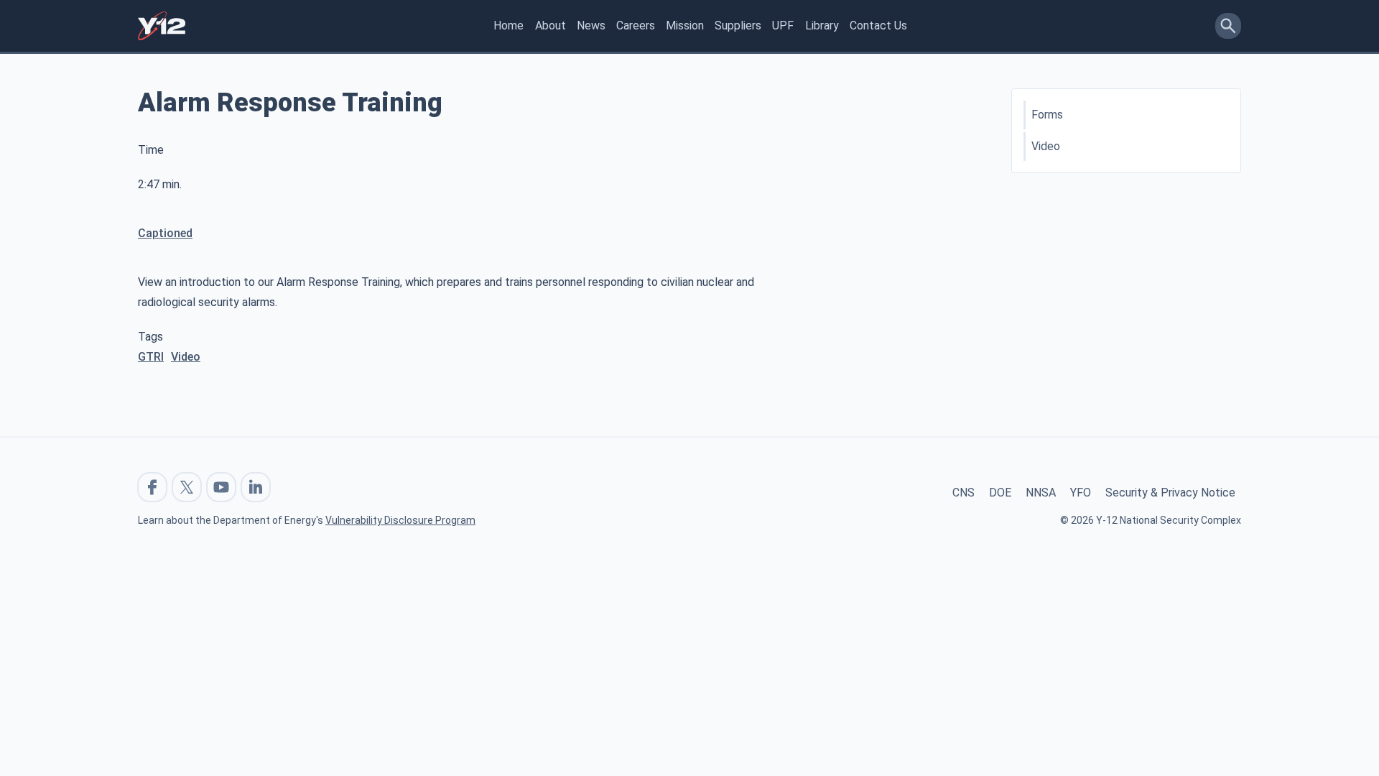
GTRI (151, 357)
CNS (963, 492)
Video (185, 357)
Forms (1047, 114)
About (550, 25)
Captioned (165, 233)
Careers (635, 25)
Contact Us (878, 25)
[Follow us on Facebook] (152, 487)
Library (822, 25)
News (591, 25)
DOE (1000, 492)
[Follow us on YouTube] (221, 487)
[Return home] (161, 25)
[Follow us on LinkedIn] (255, 487)
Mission (685, 25)
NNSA (1041, 492)
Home (508, 25)
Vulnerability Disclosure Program (400, 520)
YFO (1080, 492)
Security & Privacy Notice (1170, 492)
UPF (783, 25)
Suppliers (738, 25)
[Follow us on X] (186, 487)
